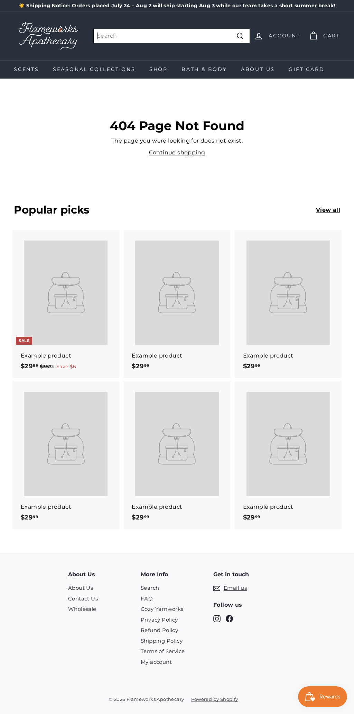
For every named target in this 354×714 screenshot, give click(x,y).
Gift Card (306, 69)
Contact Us (83, 598)
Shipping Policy (162, 641)
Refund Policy (159, 630)
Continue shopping (177, 152)
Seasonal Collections (94, 69)
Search (150, 588)
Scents (26, 69)
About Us (258, 69)
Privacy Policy (159, 619)
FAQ (147, 598)
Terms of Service (163, 651)
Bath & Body (204, 69)
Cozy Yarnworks (162, 609)
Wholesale (82, 609)
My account (156, 662)
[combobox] (171, 36)
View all (328, 210)
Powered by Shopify (214, 699)
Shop (158, 69)
